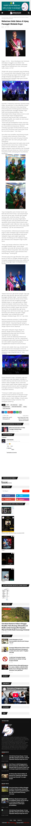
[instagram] (22, 499)
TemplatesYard (13, 822)
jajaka (20, 404)
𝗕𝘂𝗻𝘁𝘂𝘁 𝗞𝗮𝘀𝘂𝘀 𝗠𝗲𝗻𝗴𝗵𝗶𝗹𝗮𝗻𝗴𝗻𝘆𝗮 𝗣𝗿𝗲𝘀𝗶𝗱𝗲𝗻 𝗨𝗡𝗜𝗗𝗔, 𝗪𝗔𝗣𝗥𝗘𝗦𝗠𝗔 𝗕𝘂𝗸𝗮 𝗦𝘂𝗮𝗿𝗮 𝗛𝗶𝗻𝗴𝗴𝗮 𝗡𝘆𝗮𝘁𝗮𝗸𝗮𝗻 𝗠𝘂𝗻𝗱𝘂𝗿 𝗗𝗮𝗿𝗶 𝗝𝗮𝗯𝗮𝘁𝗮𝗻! (18, 668)
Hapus (11, 446)
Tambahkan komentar (12, 452)
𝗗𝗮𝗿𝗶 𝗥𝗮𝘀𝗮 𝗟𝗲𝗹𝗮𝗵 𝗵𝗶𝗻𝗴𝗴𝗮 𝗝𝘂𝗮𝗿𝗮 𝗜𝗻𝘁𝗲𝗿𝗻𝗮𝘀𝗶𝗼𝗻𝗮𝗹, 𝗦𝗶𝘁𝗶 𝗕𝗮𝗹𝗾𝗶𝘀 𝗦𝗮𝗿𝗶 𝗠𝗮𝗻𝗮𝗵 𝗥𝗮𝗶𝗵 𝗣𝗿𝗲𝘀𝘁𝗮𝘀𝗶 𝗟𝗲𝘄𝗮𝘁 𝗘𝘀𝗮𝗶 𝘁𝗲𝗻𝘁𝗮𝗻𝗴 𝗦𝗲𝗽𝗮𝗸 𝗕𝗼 (19, 766)
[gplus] (8, 499)
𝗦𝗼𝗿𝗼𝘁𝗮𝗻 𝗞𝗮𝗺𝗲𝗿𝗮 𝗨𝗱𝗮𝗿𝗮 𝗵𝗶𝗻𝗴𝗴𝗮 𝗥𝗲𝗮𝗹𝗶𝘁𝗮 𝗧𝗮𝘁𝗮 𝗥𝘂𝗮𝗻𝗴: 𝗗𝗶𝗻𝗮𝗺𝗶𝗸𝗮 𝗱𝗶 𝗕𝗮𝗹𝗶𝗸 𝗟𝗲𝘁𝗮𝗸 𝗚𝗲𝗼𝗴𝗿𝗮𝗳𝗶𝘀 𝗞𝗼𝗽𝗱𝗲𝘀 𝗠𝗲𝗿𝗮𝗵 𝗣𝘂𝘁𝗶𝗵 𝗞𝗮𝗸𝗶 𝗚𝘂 (15, 627)
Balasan (9, 448)
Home (11, 820)
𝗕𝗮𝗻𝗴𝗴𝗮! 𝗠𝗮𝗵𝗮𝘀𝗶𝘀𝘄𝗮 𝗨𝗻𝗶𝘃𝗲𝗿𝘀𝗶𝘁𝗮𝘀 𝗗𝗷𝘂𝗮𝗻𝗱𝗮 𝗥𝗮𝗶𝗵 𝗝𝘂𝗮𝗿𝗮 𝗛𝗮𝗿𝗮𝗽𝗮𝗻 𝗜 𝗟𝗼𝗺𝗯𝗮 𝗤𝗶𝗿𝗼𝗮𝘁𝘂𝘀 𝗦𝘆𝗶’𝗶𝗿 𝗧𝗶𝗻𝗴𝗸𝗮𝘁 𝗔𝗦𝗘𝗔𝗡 (19, 650)
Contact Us (19, 820)
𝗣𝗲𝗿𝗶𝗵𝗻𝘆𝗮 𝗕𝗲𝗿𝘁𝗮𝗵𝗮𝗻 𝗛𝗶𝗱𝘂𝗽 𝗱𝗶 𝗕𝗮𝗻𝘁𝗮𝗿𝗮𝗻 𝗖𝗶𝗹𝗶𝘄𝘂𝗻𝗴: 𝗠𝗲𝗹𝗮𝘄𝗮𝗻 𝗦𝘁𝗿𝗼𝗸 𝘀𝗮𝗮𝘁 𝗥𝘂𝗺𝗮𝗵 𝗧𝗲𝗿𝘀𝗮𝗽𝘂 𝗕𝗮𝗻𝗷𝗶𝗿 (18, 776)
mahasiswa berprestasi (16, 406)
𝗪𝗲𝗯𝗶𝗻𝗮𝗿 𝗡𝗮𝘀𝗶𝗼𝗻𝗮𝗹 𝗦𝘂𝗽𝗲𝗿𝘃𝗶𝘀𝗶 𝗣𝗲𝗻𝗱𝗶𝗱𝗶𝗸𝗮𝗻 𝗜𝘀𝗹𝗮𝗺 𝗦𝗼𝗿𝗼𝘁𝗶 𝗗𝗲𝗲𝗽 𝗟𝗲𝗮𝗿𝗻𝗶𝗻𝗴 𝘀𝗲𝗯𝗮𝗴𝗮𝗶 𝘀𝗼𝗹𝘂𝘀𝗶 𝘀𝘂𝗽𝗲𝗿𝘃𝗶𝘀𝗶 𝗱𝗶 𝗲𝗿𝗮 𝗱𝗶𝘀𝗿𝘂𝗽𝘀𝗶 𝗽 (18, 802)
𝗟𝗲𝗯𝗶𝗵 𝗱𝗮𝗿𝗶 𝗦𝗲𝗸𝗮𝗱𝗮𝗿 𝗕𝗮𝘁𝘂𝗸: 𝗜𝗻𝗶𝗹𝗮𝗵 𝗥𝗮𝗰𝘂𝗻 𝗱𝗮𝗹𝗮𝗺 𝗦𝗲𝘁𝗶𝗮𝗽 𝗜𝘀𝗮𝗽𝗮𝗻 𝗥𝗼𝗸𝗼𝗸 (17, 659)
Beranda (3, 17)
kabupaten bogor (6, 406)
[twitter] (22, 495)
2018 (8, 404)
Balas (8, 446)
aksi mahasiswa (14, 404)
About (15, 820)
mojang (24, 406)
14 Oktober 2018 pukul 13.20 (14, 441)
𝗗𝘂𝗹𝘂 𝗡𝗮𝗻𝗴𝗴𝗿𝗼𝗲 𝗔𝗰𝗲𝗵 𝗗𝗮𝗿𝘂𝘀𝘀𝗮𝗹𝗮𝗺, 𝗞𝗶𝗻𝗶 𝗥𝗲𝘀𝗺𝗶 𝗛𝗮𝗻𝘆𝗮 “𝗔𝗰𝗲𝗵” (19, 641)
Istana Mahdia (10, 439)
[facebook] (8, 495)
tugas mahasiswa (9, 17)
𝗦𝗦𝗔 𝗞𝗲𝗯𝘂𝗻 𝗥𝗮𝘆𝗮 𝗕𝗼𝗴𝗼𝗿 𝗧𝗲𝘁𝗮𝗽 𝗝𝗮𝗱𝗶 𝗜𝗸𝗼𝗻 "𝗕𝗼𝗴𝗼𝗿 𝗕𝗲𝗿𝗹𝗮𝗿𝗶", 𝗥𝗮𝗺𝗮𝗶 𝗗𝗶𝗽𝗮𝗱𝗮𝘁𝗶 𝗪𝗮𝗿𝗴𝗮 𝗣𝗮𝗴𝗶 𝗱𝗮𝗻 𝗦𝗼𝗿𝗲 (19, 757)
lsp (3, 27)
